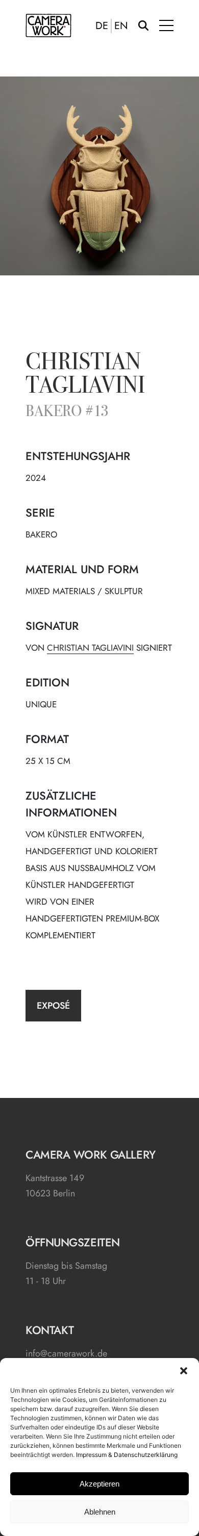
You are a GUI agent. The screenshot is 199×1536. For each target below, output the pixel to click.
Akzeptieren (99, 1483)
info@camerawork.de (66, 1353)
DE (101, 26)
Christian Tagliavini (85, 375)
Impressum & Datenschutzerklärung (127, 1454)
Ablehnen (99, 1511)
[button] (184, 1371)
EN (121, 26)
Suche (143, 25)
